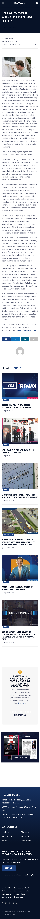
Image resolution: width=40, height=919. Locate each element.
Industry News (9, 534)
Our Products (18, 888)
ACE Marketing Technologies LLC (12, 897)
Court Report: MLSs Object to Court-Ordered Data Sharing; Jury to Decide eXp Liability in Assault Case (19, 636)
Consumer (12, 27)
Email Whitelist (6, 894)
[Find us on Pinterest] (13, 903)
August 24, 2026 (8, 411)
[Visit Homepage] (20, 3)
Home (4, 27)
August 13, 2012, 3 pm (9, 41)
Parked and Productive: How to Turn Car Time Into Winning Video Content (20, 681)
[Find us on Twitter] (6, 903)
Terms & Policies (19, 894)
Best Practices (7, 836)
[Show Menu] (3, 3)
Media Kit (28, 891)
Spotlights (5, 832)
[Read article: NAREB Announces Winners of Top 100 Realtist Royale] (20, 431)
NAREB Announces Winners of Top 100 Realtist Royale (18, 451)
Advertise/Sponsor (16, 891)
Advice (4, 840)
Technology (25, 836)
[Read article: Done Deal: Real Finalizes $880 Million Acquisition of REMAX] (20, 386)
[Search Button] (37, 3)
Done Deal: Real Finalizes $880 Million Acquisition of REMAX (16, 406)
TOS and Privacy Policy (29, 875)
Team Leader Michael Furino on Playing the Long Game (17, 588)
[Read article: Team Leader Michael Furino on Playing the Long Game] (20, 568)
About (4, 888)
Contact (4, 891)
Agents (6, 400)
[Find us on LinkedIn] (17, 903)
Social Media (26, 840)
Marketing (25, 832)
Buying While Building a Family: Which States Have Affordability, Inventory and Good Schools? (18, 542)
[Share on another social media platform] (34, 339)
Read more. (22, 703)
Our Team (28, 888)
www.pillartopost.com (26, 330)
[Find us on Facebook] (2, 903)
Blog (10, 888)
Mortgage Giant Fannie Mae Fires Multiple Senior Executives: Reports (20, 496)
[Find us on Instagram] (9, 903)
